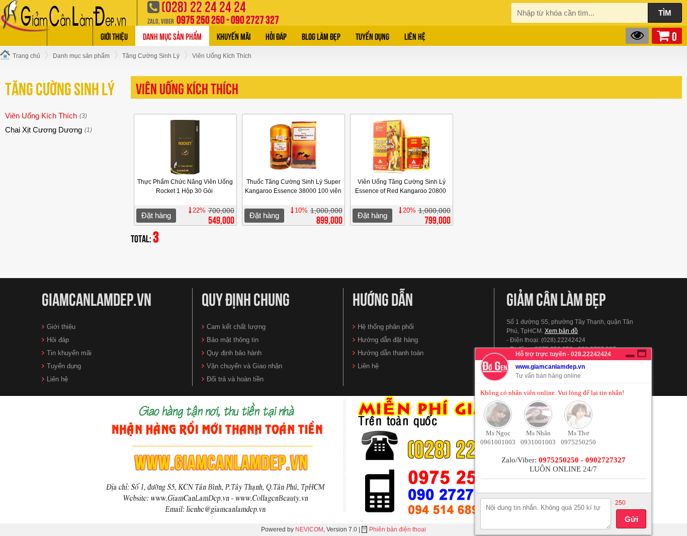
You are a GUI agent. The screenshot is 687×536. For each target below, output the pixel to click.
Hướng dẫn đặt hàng (388, 340)
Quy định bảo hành (234, 353)
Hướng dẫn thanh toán (390, 353)
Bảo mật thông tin (233, 340)
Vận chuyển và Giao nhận (244, 366)
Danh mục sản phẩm (172, 35)
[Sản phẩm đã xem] (637, 36)
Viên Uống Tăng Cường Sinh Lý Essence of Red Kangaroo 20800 (401, 186)
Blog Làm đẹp (321, 35)
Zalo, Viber (160, 20)
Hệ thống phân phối (386, 326)
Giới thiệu (114, 35)
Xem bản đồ (561, 330)
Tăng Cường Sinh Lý (60, 87)
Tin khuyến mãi (69, 353)
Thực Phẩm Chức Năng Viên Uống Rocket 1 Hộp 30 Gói (185, 186)
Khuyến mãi (233, 35)
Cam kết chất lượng (236, 326)
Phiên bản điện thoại (397, 529)
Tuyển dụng (372, 35)
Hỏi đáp (276, 35)
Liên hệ (414, 35)
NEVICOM (309, 529)
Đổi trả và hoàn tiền (235, 379)
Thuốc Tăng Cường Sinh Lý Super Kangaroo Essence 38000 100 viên (293, 186)
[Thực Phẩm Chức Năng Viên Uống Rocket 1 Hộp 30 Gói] (185, 147)
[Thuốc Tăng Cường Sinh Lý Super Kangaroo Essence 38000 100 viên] (293, 147)
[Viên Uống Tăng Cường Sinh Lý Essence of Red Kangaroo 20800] (402, 147)
